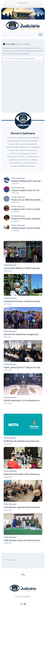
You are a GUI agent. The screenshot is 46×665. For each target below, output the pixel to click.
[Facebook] (25, 604)
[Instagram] (21, 604)
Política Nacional (18, 178)
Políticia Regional (10, 265)
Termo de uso (11, 560)
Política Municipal (10, 438)
